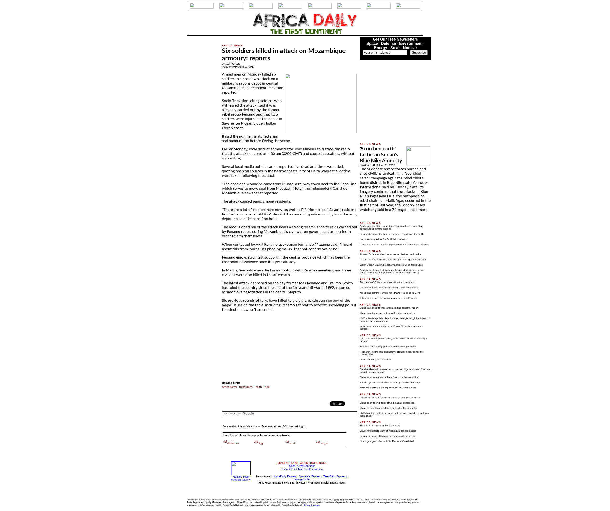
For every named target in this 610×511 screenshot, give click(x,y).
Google (324, 443)
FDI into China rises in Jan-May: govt (380, 425)
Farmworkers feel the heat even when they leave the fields (392, 234)
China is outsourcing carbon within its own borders (387, 313)
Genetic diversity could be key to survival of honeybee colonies (394, 244)
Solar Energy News (334, 482)
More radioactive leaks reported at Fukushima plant (388, 387)
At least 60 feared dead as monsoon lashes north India (390, 254)
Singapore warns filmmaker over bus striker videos (387, 436)
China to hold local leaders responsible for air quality (388, 408)
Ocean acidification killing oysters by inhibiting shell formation (393, 259)
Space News (281, 482)
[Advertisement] (198, 108)
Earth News (298, 482)
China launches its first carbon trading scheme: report (389, 308)
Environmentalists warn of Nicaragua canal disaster (388, 430)
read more (418, 210)
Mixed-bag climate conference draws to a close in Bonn (390, 292)
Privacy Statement (312, 505)
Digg (260, 443)
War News (314, 482)
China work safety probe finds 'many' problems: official (389, 377)
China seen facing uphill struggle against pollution (387, 402)
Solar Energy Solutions (302, 466)
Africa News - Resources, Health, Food (246, 386)
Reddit (292, 443)
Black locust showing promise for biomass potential (388, 346)
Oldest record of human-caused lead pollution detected (390, 397)
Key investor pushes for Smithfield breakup (383, 239)
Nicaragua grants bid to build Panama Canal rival (387, 441)
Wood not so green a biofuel (375, 359)
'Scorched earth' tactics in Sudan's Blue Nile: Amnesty (381, 154)
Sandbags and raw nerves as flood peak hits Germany (390, 382)
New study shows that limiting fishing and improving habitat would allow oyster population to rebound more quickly (392, 271)
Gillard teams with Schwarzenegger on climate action (389, 298)
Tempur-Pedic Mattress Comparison (302, 469)
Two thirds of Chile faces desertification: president (387, 282)
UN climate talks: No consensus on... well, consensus (389, 287)
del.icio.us (233, 443)
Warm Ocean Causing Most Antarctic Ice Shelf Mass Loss (391, 264)
